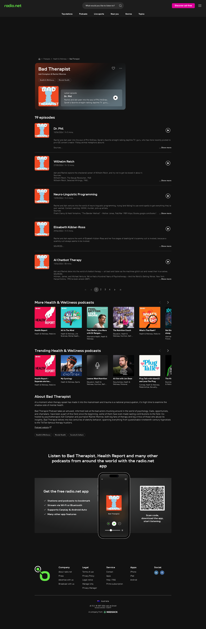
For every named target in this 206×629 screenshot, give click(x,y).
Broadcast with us (66, 584)
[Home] (39, 59)
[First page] (85, 290)
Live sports (99, 14)
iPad (132, 576)
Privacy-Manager (89, 588)
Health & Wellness (47, 80)
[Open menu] (200, 5)
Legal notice (87, 580)
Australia (105, 601)
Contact (109, 572)
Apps (108, 576)
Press (61, 576)
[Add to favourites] (113, 68)
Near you (115, 14)
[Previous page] (91, 290)
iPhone (133, 572)
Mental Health (64, 80)
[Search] (120, 5)
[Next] (168, 301)
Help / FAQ (111, 580)
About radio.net (65, 572)
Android (133, 580)
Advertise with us (66, 580)
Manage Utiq (87, 584)
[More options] (120, 68)
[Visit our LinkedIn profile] (156, 572)
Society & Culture (77, 435)
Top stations (67, 14)
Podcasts (83, 14)
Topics (141, 14)
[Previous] (160, 301)
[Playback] (115, 98)
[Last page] (120, 290)
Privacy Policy (88, 576)
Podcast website (42, 427)
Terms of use (88, 572)
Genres (128, 14)
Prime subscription (114, 584)
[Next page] (115, 290)
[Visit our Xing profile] (162, 572)
